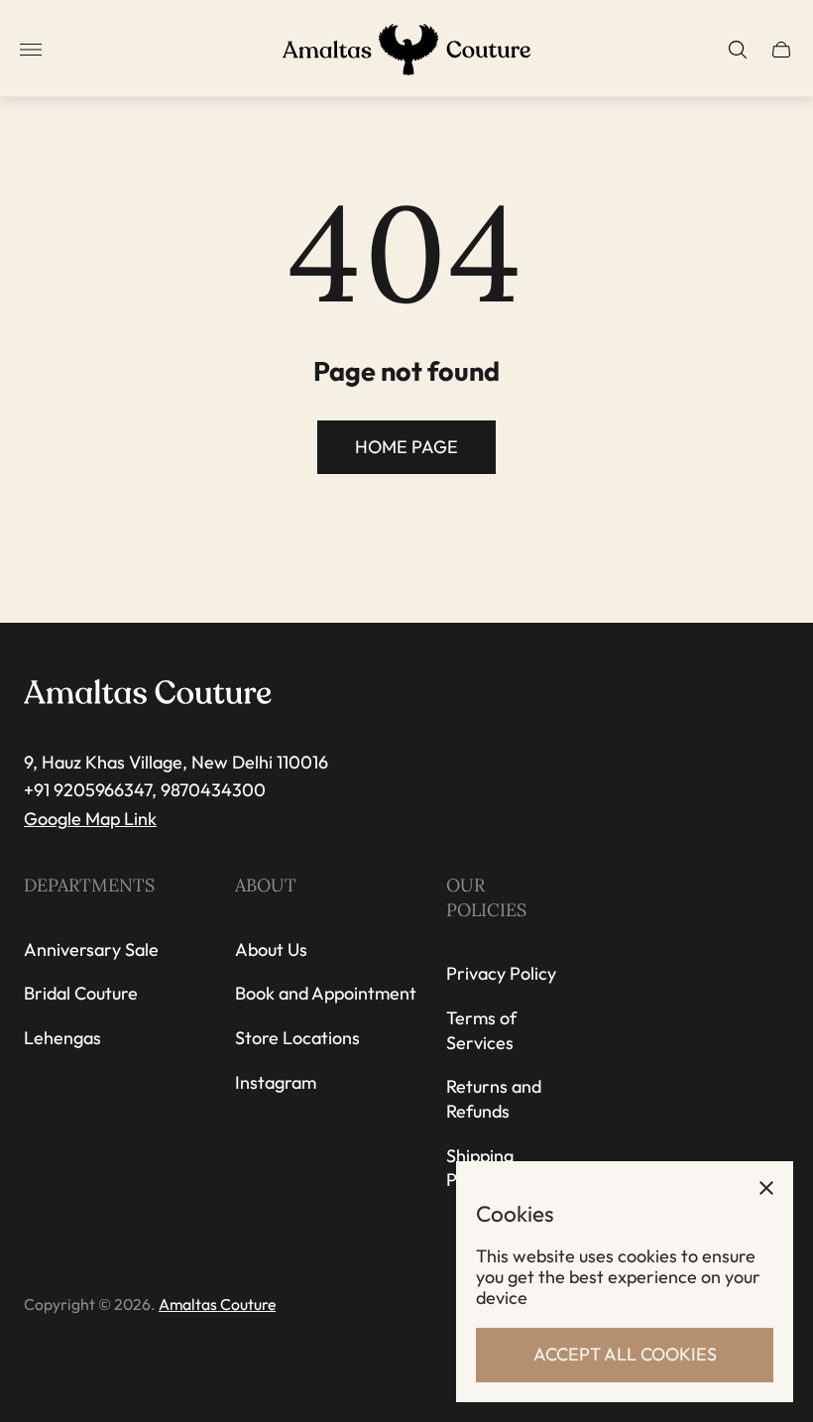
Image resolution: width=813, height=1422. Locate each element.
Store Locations (297, 1037)
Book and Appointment (325, 993)
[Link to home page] (148, 693)
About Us (271, 949)
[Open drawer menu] (31, 49)
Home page (406, 446)
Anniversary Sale (91, 949)
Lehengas (62, 1037)
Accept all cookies (625, 1354)
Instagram (275, 1082)
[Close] (766, 1188)
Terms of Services (481, 1030)
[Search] (737, 49)
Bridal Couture (81, 993)
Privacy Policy (501, 973)
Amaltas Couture (217, 1304)
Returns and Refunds (493, 1099)
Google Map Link (90, 818)
